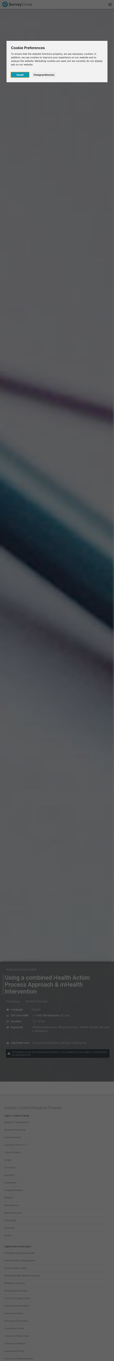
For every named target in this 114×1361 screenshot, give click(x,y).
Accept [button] (20, 75)
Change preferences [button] (44, 75)
